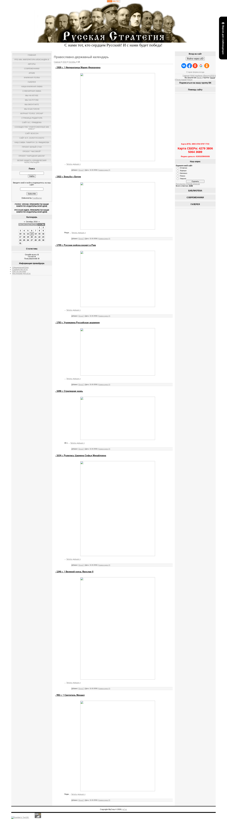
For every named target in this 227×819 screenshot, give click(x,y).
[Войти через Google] (201, 65)
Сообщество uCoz (20, 269)
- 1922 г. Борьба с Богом (68, 176)
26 (28, 240)
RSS (213, 76)
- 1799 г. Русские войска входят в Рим (75, 245)
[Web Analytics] (113, 2)
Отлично (183, 168)
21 (36, 237)
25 (24, 240)
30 (43, 240)
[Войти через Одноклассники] (206, 65)
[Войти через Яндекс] (195, 65)
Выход (206, 76)
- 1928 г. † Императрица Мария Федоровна (77, 67)
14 (36, 234)
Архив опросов (193, 184)
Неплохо (183, 173)
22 (39, 237)
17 (20, 237)
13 (32, 234)
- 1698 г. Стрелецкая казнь (69, 391)
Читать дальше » (73, 164)
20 (32, 237)
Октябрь (72, 62)
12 (28, 234)
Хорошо (183, 171)
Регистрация (181, 80)
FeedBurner (37, 198)
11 (24, 234)
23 (43, 237)
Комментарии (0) (104, 170)
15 (39, 234)
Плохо (182, 176)
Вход (190, 80)
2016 (65, 62)
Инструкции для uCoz (21, 273)
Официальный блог (20, 267)
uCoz (125, 809)
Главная (57, 62)
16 (43, 234)
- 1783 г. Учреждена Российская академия (77, 322)
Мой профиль (196, 76)
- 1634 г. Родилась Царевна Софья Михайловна (80, 455)
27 (32, 240)
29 (39, 240)
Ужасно (183, 179)
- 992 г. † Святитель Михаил (70, 695)
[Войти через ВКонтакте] (183, 65)
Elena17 (81, 170)
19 (28, 237)
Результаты (181, 184)
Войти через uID (195, 58)
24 (20, 240)
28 (36, 240)
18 (24, 237)
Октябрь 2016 (32, 222)
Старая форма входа (195, 72)
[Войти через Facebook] (189, 65)
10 (20, 234)
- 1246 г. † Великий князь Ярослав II (74, 571)
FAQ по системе (19, 271)
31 (20, 243)
